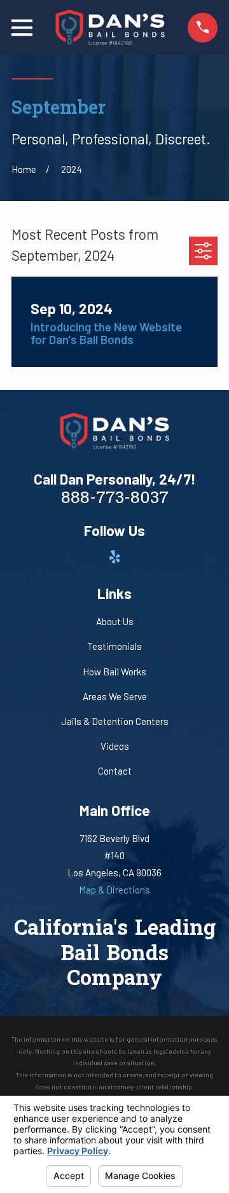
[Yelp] (114, 556)
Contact (115, 770)
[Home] (110, 27)
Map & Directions (114, 889)
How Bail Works (114, 671)
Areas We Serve (115, 696)
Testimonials (114, 646)
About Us (115, 621)
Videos (115, 746)
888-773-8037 (115, 498)
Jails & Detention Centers (115, 721)
